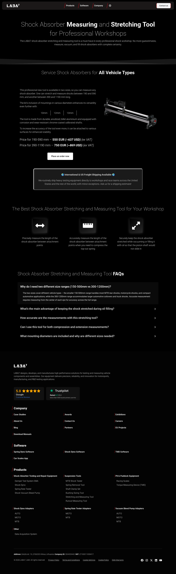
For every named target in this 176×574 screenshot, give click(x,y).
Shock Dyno (20, 485)
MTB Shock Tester (74, 481)
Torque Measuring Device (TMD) (131, 485)
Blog (16, 427)
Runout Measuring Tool (76, 501)
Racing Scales (122, 481)
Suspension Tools (73, 476)
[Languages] (110, 5)
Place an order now (60, 156)
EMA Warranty (118, 560)
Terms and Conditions (71, 560)
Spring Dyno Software (24, 452)
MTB (17, 521)
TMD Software (122, 452)
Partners (69, 427)
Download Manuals (22, 434)
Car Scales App (21, 458)
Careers (119, 421)
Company (20, 408)
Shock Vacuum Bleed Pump (27, 493)
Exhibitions (120, 414)
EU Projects (120, 427)
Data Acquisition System (26, 534)
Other (16, 529)
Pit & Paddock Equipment (127, 476)
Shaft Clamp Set (73, 489)
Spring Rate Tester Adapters (78, 508)
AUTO (17, 513)
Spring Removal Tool (75, 485)
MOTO (18, 517)
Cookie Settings (89, 560)
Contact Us (70, 421)
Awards (68, 414)
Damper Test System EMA (26, 481)
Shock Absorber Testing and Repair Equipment (35, 476)
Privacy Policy (53, 560)
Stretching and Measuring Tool (80, 497)
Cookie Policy (103, 560)
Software (20, 445)
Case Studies (20, 414)
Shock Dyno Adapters (24, 508)
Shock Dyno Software (75, 452)
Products (20, 470)
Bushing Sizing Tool (75, 493)
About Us (18, 421)
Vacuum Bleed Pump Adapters (129, 508)
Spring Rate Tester (23, 489)
